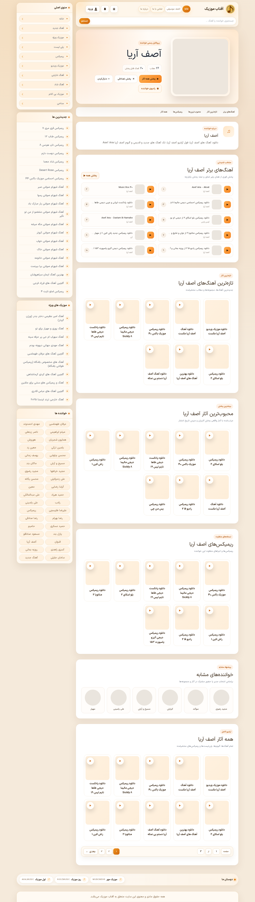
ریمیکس (60, 56)
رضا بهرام (58, 518)
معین (31, 487)
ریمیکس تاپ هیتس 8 (52, 145)
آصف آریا (31, 542)
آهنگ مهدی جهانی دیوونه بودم (46, 346)
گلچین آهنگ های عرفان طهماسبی (45, 354)
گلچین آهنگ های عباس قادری (48, 391)
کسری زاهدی (57, 550)
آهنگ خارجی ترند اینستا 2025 (47, 400)
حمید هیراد (57, 495)
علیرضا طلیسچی (57, 511)
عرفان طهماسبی (57, 424)
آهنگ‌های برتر (229, 111)
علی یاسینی (31, 503)
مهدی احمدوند (31, 424)
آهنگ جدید (58, 28)
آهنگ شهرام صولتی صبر (51, 187)
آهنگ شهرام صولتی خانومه (49, 258)
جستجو (84, 21)
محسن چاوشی (58, 456)
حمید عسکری (57, 526)
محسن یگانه (31, 479)
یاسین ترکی (57, 448)
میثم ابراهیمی (57, 432)
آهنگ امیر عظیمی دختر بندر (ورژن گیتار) (45, 318)
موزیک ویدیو (57, 66)
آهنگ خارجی (58, 75)
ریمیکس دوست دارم (52, 153)
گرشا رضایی (57, 487)
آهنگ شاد (59, 84)
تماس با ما (157, 9)
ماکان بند (31, 463)
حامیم (31, 526)
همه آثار (163, 111)
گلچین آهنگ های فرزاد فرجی (48, 283)
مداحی (60, 103)
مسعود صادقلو (31, 534)
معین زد (31, 448)
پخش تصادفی (126, 79)
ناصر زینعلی (31, 432)
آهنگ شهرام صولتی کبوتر (50, 233)
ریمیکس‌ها (177, 111)
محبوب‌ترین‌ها (194, 111)
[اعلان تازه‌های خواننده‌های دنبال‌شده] (105, 9)
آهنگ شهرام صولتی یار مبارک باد (46, 204)
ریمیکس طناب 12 (54, 137)
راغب (57, 503)
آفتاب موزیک (214, 9)
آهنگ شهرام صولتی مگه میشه (47, 224)
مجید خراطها (57, 471)
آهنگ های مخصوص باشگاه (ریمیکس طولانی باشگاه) (43, 364)
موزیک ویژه (58, 37)
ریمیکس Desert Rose (51, 170)
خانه (186, 9)
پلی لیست (59, 47)
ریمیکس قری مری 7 (53, 128)
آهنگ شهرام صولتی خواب (50, 241)
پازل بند (57, 534)
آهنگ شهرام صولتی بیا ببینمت (47, 266)
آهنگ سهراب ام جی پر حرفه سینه (46, 337)
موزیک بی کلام (56, 94)
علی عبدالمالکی (31, 495)
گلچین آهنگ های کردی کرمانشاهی (45, 374)
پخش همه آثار (150, 79)
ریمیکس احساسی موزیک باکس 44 (44, 179)
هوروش (31, 440)
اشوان (58, 542)
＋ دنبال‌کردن (103, 79)
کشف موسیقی (173, 9)
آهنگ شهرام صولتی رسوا (50, 195)
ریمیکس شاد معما (54, 162)
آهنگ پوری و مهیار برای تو (49, 329)
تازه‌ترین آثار (212, 111)
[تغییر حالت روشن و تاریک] (114, 9)
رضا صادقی (31, 518)
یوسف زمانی (31, 456)
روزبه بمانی (31, 550)
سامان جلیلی (58, 558)
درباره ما (144, 9)
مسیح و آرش (57, 463)
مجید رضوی (31, 471)
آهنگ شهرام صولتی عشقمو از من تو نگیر (44, 214)
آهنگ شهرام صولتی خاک (50, 250)
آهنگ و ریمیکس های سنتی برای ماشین (42, 383)
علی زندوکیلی (58, 479)
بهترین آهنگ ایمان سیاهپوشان (47, 275)
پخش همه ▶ (90, 175)
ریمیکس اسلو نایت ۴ (52, 292)
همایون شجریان (57, 440)
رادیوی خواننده (150, 88)
